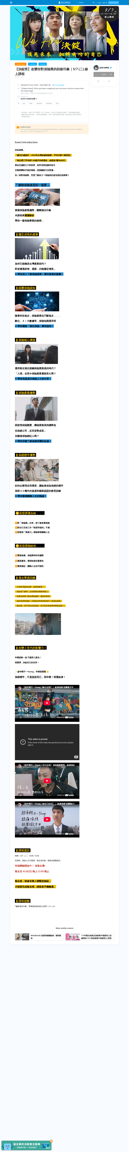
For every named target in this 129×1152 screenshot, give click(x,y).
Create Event (113, 3)
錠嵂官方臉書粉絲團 (28, 99)
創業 (57, 103)
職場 (30, 103)
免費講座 (39, 103)
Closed (104, 74)
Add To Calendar (58, 85)
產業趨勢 (49, 103)
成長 (23, 103)
